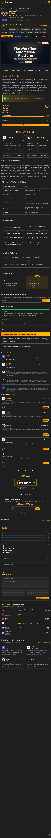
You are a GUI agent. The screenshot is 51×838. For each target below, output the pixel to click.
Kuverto (7, 439)
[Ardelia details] (28, 659)
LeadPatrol (8, 363)
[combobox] (25, 558)
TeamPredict (8, 355)
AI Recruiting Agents (9, 442)
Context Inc (8, 398)
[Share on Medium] (27, 494)
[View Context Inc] (3, 398)
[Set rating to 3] (7, 575)
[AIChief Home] (8, 2)
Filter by (4, 543)
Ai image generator (31, 143)
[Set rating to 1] (3, 575)
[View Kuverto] (3, 439)
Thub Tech (7, 412)
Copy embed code (26, 513)
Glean (7, 387)
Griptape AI (8, 425)
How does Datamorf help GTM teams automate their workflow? (19, 334)
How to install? (31, 488)
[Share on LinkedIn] (25, 494)
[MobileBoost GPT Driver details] (4, 137)
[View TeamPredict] (3, 356)
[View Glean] (3, 387)
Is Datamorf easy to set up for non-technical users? (16, 346)
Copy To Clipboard (22, 488)
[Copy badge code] (30, 494)
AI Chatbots (11, 375)
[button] (46, 300)
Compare (19, 155)
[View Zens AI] (3, 372)
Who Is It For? (31, 70)
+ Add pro (22, 590)
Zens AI (7, 371)
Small (32, 504)
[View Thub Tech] (3, 412)
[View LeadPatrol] (3, 364)
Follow (37, 508)
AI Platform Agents (9, 456)
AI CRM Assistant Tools (36, 29)
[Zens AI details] (3, 659)
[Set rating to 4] (8, 575)
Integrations (47, 70)
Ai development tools (7, 143)
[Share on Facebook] (21, 494)
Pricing (39, 70)
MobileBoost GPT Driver (11, 138)
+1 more (44, 29)
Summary (5, 70)
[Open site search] (46, 2)
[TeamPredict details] (3, 647)
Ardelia (7, 379)
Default (27, 504)
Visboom (33, 137)
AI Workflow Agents (9, 428)
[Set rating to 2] (5, 575)
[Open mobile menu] (2, 2)
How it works (21, 70)
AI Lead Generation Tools (25, 29)
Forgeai (7, 454)
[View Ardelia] (3, 379)
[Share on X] (23, 494)
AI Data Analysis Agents (9, 400)
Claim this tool (44, 25)
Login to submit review (42, 598)
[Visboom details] (29, 137)
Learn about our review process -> (16, 99)
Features (13, 70)
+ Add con (45, 590)
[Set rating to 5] (10, 575)
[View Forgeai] (3, 454)
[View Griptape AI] (3, 425)
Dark (23, 476)
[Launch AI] (49, 2)
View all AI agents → (5, 466)
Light (27, 476)
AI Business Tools (12, 359)
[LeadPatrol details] (28, 647)
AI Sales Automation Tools (14, 29)
